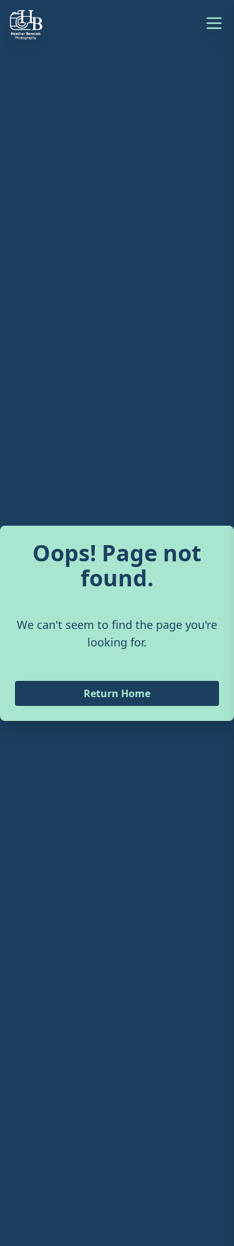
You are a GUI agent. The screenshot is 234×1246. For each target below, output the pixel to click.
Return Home (117, 693)
